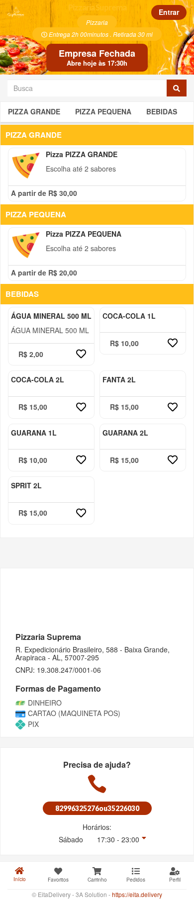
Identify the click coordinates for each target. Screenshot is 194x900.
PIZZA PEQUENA (103, 111)
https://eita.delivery (137, 894)
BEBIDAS (161, 111)
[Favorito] (81, 354)
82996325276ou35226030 (97, 808)
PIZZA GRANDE (34, 111)
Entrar (169, 12)
